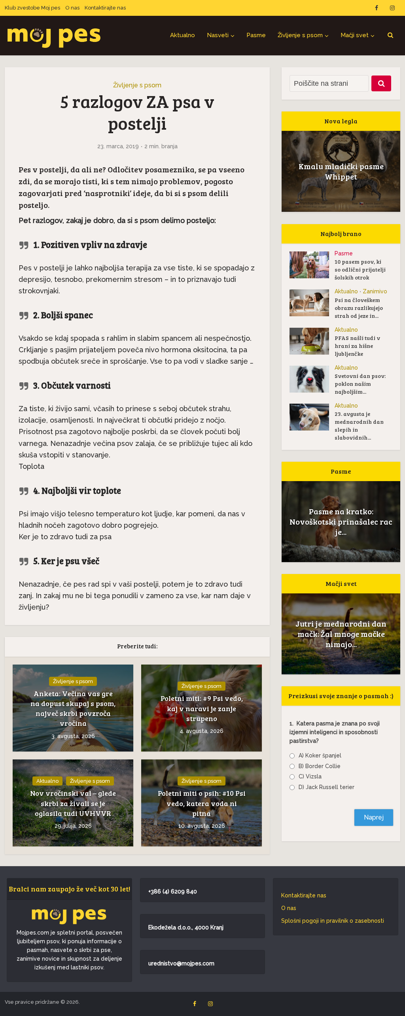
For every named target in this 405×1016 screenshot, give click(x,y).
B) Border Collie (320, 766)
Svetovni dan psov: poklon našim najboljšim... (360, 383)
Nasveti (218, 35)
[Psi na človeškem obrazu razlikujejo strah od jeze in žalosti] (312, 302)
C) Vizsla (310, 776)
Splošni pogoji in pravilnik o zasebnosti (332, 921)
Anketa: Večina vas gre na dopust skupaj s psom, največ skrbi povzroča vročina (72, 708)
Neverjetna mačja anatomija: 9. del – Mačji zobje (341, 634)
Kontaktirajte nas (105, 8)
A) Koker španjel (320, 755)
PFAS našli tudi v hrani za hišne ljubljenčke (357, 345)
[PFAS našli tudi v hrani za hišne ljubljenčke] (312, 341)
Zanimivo (375, 291)
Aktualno (182, 35)
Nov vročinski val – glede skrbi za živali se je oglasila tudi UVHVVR (73, 803)
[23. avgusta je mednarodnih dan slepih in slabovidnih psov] (312, 417)
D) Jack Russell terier (326, 787)
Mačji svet (355, 35)
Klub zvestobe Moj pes (32, 8)
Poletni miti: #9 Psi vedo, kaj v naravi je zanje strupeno (202, 708)
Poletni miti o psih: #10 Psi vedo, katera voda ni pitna (202, 803)
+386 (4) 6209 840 (172, 891)
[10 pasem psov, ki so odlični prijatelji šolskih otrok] (312, 264)
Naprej (374, 817)
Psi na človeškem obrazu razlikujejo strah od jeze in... (359, 307)
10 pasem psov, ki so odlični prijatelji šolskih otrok (360, 269)
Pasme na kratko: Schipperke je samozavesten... (341, 521)
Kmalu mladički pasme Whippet (341, 171)
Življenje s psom (300, 35)
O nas (72, 8)
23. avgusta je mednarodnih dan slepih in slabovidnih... (359, 425)
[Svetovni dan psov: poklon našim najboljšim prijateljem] (312, 379)
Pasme (256, 35)
